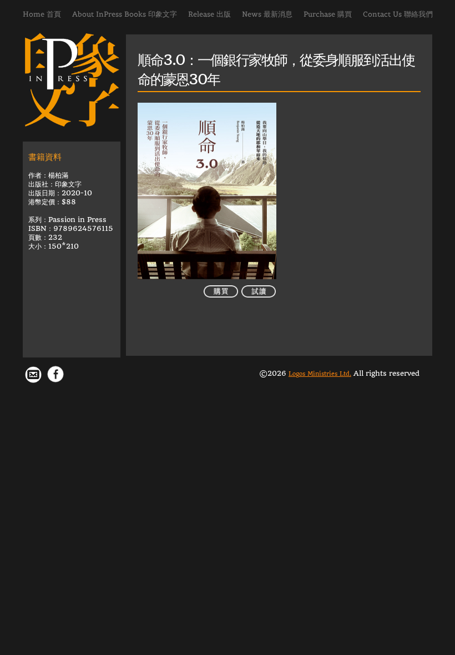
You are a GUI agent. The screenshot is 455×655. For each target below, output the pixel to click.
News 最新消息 (267, 14)
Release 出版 (209, 14)
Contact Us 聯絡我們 (398, 14)
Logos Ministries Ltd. (320, 373)
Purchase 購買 (328, 14)
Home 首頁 (42, 14)
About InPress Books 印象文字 (124, 14)
